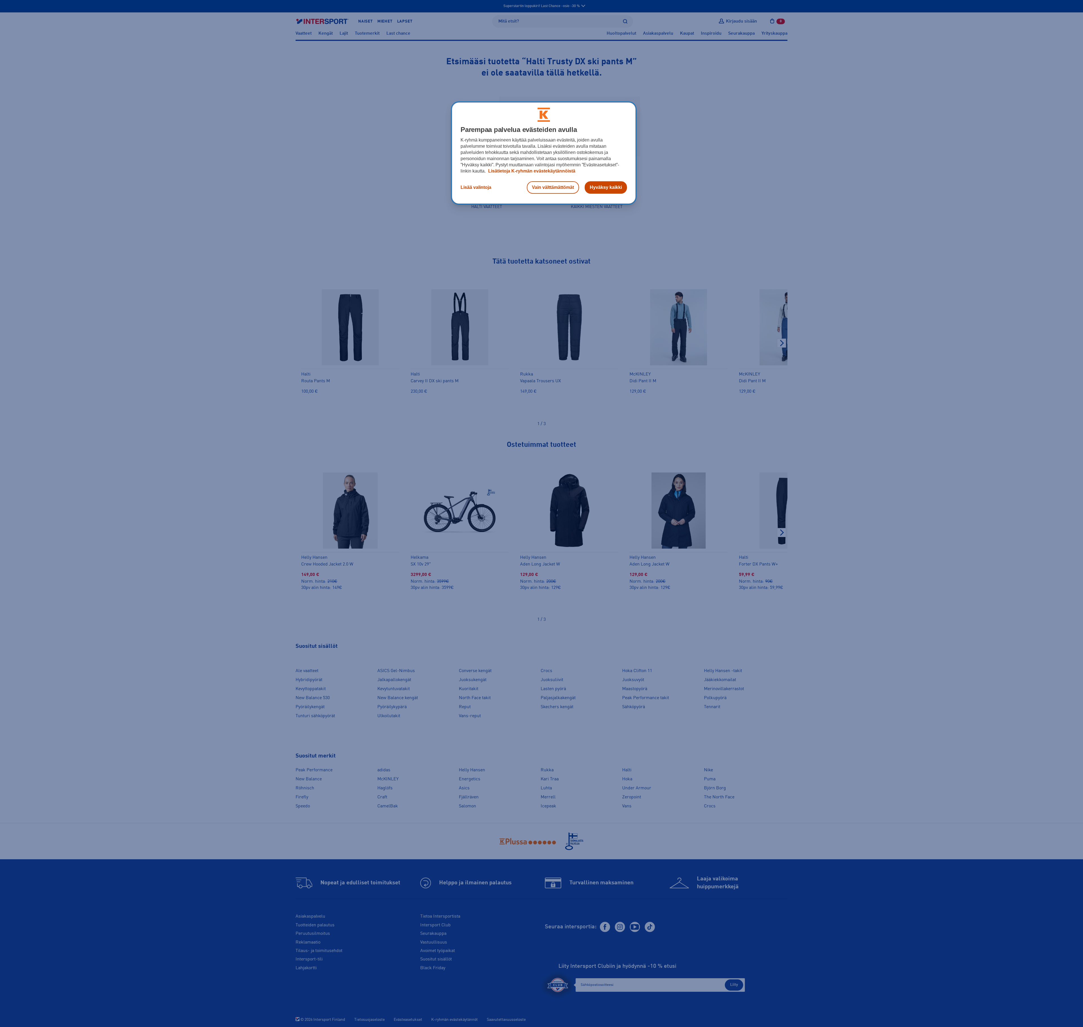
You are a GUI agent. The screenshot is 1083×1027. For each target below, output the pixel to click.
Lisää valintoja (476, 187)
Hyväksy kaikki (606, 187)
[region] (543, 153)
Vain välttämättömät (553, 187)
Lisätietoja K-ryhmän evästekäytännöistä (531, 171)
